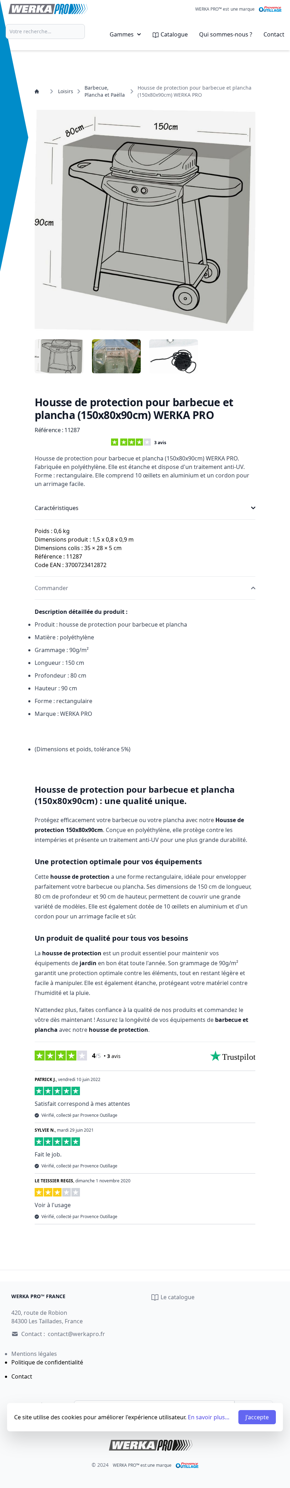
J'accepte (257, 1417)
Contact (273, 34)
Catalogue (173, 34)
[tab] (59, 356)
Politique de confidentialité (47, 1362)
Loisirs (65, 91)
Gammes (122, 34)
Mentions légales (34, 1354)
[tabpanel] (145, 220)
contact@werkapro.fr (76, 1334)
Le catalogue (177, 1297)
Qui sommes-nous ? (225, 34)
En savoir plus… (209, 1417)
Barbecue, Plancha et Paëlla (105, 91)
